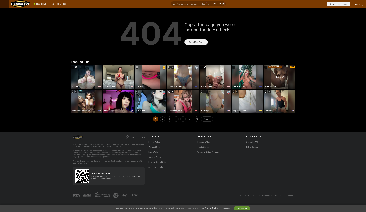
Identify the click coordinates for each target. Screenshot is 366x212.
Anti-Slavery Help (155, 167)
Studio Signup (203, 147)
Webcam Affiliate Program (208, 152)
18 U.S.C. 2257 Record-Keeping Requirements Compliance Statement (264, 196)
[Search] (203, 4)
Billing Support (252, 147)
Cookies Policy (154, 157)
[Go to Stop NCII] (129, 195)
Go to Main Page (196, 42)
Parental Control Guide (157, 162)
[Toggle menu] (4, 4)
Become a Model (204, 142)
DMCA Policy (153, 152)
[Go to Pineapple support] (116, 195)
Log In (357, 4)
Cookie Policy (211, 208)
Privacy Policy (154, 142)
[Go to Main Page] (20, 4)
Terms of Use (154, 147)
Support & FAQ (252, 142)
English (133, 137)
